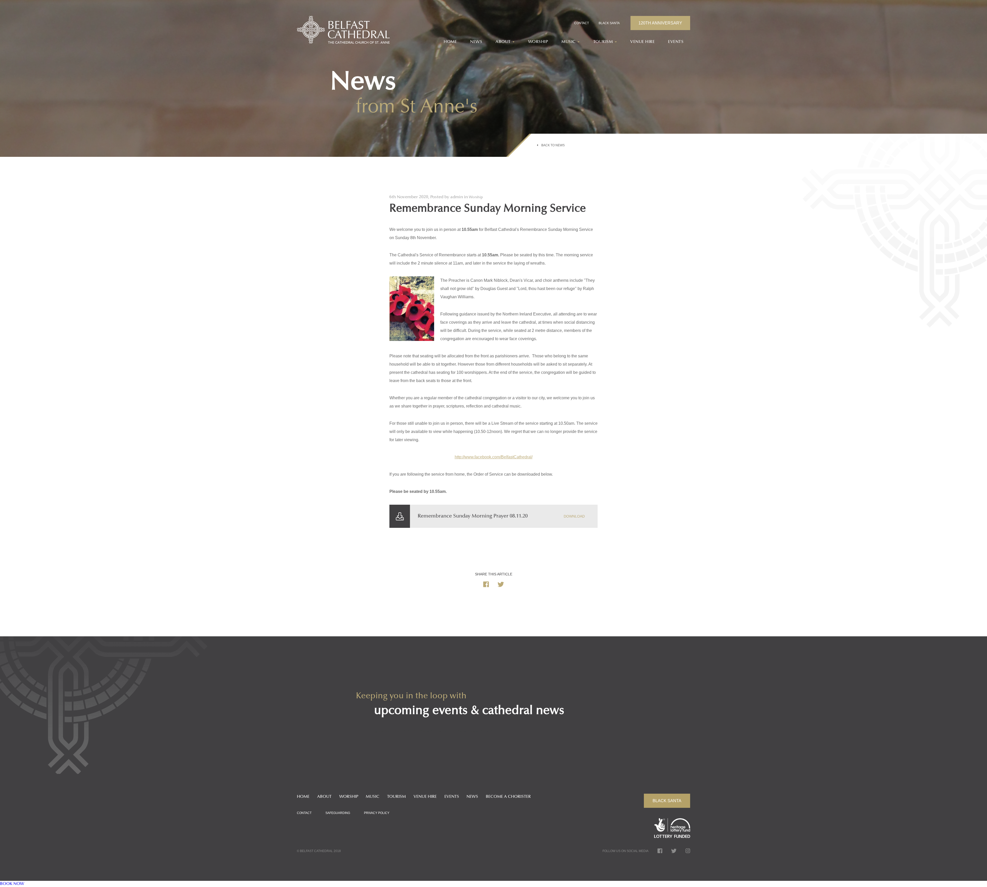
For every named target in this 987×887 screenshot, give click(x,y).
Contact (581, 23)
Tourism (396, 797)
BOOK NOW (12, 884)
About (324, 797)
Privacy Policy (376, 813)
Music (372, 797)
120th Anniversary (660, 23)
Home (450, 42)
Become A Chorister (508, 797)
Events (675, 42)
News (476, 42)
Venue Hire (642, 42)
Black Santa (609, 23)
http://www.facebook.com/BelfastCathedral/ (494, 457)
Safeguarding (337, 813)
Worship (538, 42)
